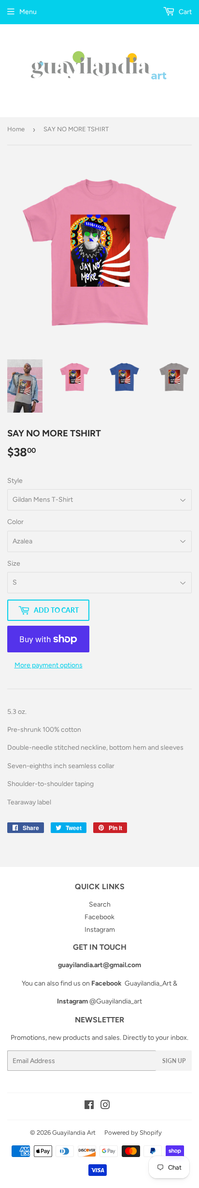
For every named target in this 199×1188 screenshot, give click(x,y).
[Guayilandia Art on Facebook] (89, 1106)
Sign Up (173, 1061)
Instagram (100, 930)
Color (15, 522)
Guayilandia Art (74, 1132)
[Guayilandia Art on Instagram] (105, 1106)
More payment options (48, 665)
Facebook (99, 917)
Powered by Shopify (133, 1132)
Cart (184, 12)
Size (13, 563)
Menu (28, 12)
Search (100, 904)
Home (16, 129)
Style (15, 481)
